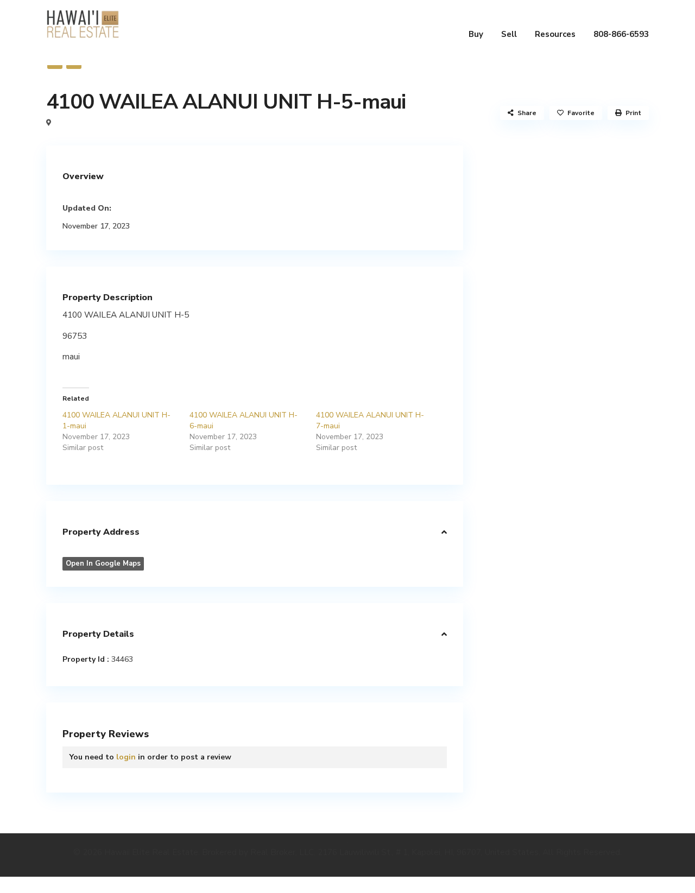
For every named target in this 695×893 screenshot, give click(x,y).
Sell (509, 34)
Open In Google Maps (103, 563)
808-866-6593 (621, 34)
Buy (476, 34)
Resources (555, 34)
